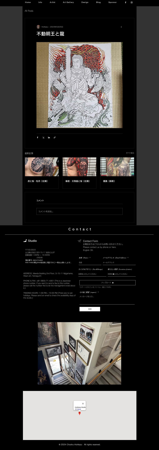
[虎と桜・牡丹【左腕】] (42, 166)
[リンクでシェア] (55, 137)
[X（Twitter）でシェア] (43, 137)
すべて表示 (130, 153)
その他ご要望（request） (88, 292)
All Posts (29, 11)
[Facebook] (125, 2)
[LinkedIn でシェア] (49, 137)
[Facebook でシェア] (37, 137)
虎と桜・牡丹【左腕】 (38, 181)
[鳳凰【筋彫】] (117, 166)
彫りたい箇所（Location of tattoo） (120, 269)
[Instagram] (131, 2)
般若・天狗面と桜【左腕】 (78, 181)
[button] (107, 282)
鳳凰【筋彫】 (109, 181)
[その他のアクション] (121, 26)
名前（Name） (84, 258)
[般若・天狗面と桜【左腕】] (79, 166)
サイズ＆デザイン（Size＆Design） (90, 269)
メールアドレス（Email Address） (115, 258)
